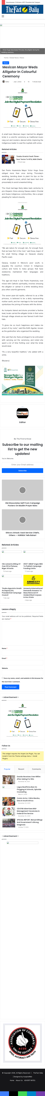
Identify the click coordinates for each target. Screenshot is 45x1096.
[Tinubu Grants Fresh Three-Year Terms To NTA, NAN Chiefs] (8, 159)
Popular (7, 769)
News (22, 58)
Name (4, 648)
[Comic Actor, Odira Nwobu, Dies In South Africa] (8, 801)
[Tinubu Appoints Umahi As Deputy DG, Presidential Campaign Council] (12, 580)
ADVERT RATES (29, 1080)
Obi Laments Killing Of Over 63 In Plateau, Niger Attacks (11, 566)
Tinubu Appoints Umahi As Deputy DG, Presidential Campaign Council (12, 591)
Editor (7, 82)
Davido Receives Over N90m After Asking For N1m (28, 777)
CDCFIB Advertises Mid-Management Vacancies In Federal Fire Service (28, 811)
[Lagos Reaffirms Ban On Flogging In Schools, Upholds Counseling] (8, 790)
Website (5, 668)
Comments (36, 769)
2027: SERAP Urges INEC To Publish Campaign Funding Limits (33, 566)
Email (4, 658)
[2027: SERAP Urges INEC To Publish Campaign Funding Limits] (33, 556)
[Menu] (3, 16)
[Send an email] (9, 82)
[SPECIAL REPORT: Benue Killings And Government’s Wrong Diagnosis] (8, 823)
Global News (14, 58)
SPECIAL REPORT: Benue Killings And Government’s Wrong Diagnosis (29, 822)
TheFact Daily (38, 1073)
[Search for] (42, 16)
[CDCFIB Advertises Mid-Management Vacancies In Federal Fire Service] (8, 811)
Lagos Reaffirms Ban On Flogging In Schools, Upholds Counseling (29, 789)
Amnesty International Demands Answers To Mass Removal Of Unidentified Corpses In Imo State (33, 592)
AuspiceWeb (27, 1077)
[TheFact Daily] (22, 9)
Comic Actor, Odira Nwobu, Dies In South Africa (28, 799)
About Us (19, 1080)
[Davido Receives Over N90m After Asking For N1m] (8, 779)
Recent (21, 769)
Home (6, 58)
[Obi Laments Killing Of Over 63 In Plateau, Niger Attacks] (12, 556)
